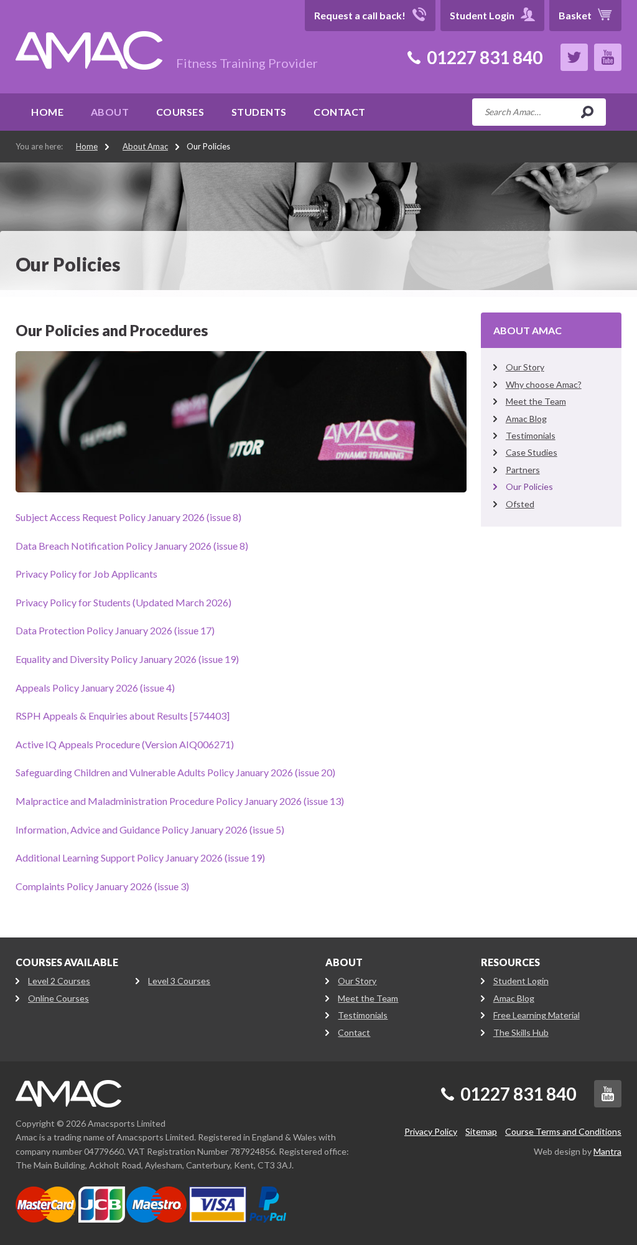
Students (259, 112)
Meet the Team (536, 401)
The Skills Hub (521, 1032)
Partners (523, 469)
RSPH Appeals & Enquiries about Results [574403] (123, 715)
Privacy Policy (430, 1131)
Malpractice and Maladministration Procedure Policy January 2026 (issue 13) (180, 801)
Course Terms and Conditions (563, 1131)
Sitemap (481, 1131)
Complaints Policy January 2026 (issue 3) (102, 886)
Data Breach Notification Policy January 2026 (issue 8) (132, 546)
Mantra (607, 1151)
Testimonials (531, 435)
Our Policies (208, 146)
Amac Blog (526, 418)
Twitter (574, 57)
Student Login (521, 980)
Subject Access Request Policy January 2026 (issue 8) (128, 517)
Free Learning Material (536, 1015)
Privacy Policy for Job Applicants (86, 574)
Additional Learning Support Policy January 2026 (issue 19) (140, 857)
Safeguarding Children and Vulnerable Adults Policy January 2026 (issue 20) (175, 772)
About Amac (145, 146)
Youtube (607, 57)
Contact (340, 112)
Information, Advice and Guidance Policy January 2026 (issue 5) (150, 829)
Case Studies (531, 452)
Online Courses (58, 998)
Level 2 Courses (59, 980)
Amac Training (68, 1093)
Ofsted (520, 504)
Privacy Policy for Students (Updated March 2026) (123, 602)
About (110, 112)
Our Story (525, 367)
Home (47, 112)
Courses (180, 112)
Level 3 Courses (179, 980)
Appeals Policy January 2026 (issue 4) (95, 687)
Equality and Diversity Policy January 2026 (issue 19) (127, 659)
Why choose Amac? (544, 384)
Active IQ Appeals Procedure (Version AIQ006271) (125, 744)
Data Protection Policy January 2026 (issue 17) (115, 630)
